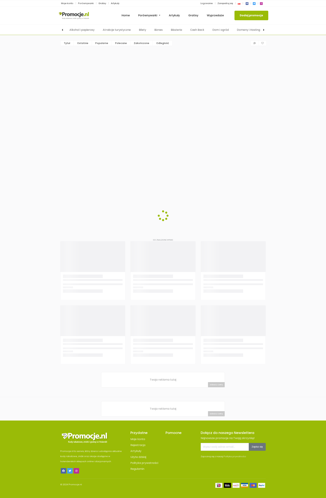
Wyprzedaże (215, 15)
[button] (239, 3)
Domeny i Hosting (248, 30)
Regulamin (137, 469)
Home (126, 15)
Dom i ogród (220, 30)
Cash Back (197, 30)
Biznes (158, 30)
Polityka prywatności (144, 463)
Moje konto (67, 3)
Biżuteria (176, 30)
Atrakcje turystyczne (117, 30)
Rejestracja (137, 445)
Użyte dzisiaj (138, 457)
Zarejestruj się (225, 3)
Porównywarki (86, 3)
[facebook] (247, 3)
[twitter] (254, 3)
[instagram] (261, 3)
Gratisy (102, 3)
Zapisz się (257, 446)
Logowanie (207, 3)
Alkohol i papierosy (82, 30)
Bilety (142, 30)
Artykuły (115, 3)
